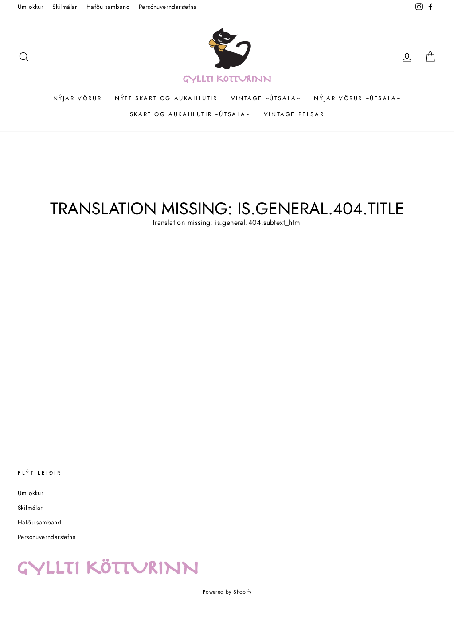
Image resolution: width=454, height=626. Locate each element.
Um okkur (30, 6)
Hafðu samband (108, 6)
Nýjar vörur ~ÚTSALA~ (357, 98)
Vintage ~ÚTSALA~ (266, 98)
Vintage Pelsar (294, 114)
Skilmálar (65, 6)
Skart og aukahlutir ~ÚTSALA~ (190, 114)
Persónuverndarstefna (168, 6)
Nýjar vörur (77, 98)
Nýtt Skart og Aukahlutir (166, 98)
